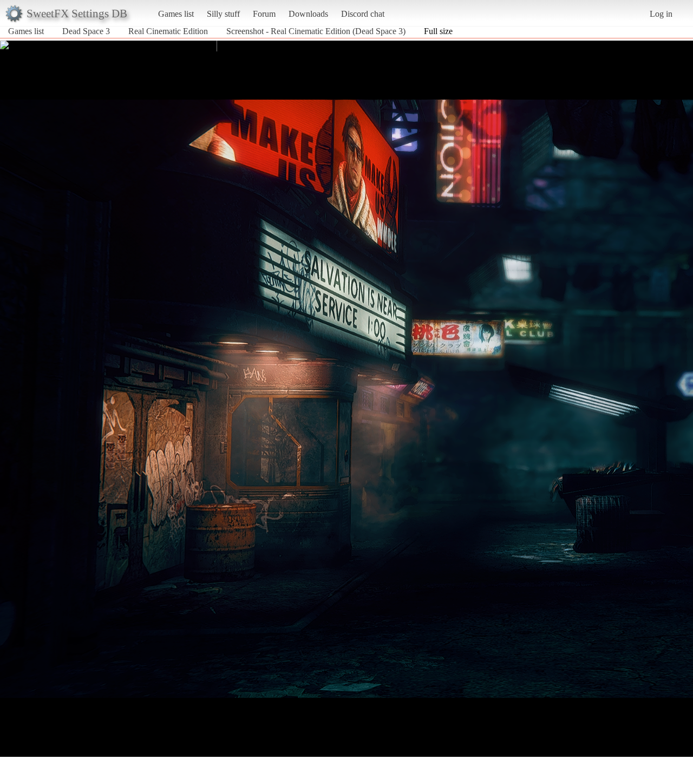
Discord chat (362, 13)
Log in (661, 13)
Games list (176, 13)
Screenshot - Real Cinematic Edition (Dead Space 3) (316, 31)
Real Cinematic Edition (168, 31)
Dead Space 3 (86, 31)
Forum (264, 13)
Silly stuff (223, 13)
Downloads (308, 13)
